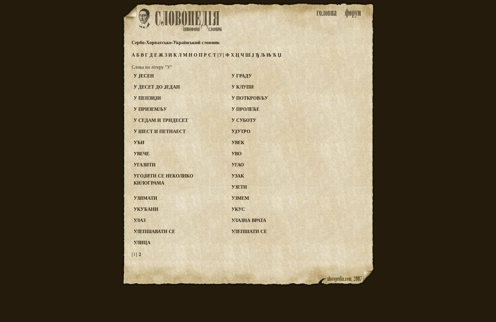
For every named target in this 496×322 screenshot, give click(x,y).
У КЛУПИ (242, 86)
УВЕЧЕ (141, 153)
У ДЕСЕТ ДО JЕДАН (157, 86)
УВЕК (237, 142)
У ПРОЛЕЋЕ (245, 108)
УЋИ (139, 142)
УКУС (238, 209)
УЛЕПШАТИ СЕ (249, 231)
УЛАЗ (139, 220)
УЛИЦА (142, 242)
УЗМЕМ (240, 197)
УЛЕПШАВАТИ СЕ (154, 231)
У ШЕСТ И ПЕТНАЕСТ (160, 131)
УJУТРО (240, 131)
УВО (236, 153)
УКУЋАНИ (146, 209)
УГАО (237, 164)
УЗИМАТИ (145, 197)
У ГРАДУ (241, 75)
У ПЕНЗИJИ (147, 97)
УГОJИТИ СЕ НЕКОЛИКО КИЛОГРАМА (163, 179)
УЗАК (237, 175)
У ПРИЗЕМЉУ (150, 108)
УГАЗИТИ (145, 164)
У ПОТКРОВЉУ (249, 97)
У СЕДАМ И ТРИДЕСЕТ (161, 120)
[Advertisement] (347, 101)
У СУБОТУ (243, 120)
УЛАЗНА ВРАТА (248, 220)
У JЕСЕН (144, 75)
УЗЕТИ (239, 186)
